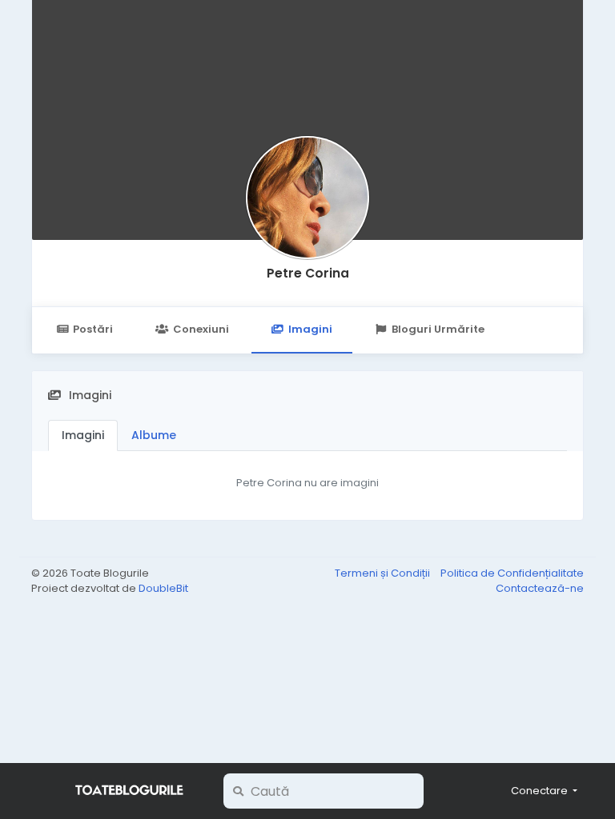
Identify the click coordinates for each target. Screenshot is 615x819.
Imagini (310, 329)
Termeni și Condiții (383, 573)
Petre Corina (308, 273)
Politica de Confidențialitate (512, 573)
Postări (93, 329)
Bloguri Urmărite (438, 329)
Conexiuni (201, 329)
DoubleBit (163, 588)
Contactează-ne (540, 588)
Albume (153, 435)
